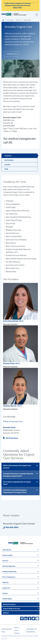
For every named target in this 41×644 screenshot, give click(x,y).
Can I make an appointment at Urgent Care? (17, 483)
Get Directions (12, 438)
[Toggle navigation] (37, 15)
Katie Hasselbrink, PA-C (13, 321)
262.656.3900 (12, 527)
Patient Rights (7, 599)
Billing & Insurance (9, 604)
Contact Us (12, 54)
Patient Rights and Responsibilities (31, 630)
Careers (5, 593)
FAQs (6, 169)
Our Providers (9, 160)
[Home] (3, 20)
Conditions (8, 156)
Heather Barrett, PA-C (12, 406)
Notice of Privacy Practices (17, 630)
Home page (10, 20)
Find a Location (7, 555)
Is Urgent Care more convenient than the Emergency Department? (18, 475)
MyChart (6, 613)
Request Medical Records (11, 608)
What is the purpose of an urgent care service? (17, 467)
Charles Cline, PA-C (11, 363)
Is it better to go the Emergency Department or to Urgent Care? (15, 491)
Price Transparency (8, 577)
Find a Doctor (6, 550)
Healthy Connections (9, 571)
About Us (5, 582)
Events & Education (8, 566)
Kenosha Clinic (9, 427)
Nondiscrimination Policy (7, 630)
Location (7, 164)
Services (18, 20)
